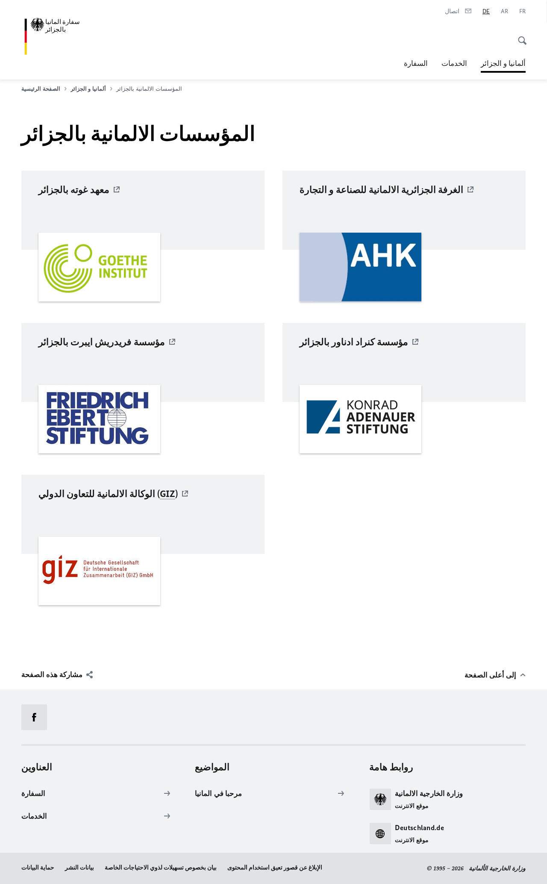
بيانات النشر (79, 867)
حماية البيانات (37, 867)
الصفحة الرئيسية (40, 89)
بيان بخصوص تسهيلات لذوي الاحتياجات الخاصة (161, 867)
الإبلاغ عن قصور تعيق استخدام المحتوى (274, 867)
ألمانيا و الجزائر (503, 66)
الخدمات (454, 63)
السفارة (416, 63)
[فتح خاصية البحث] (519, 35)
